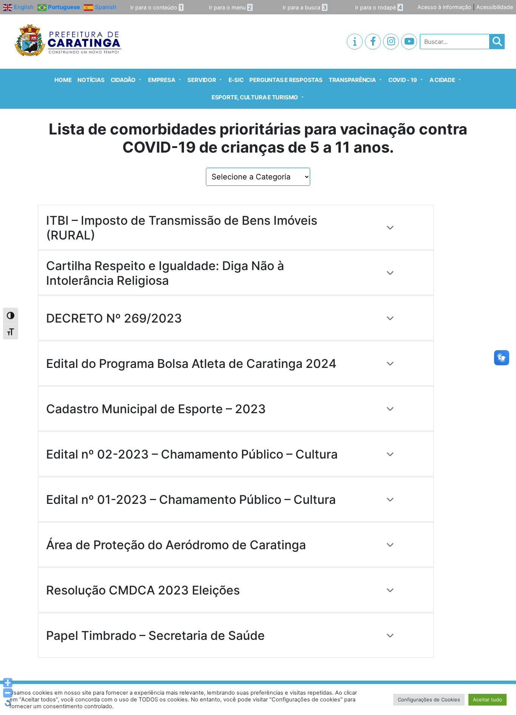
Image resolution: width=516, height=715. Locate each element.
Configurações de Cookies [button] (429, 699)
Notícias (90, 79)
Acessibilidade (494, 7)
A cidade (442, 79)
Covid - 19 (402, 79)
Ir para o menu (230, 7)
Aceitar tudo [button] (487, 699)
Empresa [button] (161, 79)
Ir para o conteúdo (156, 7)
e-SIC (236, 79)
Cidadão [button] (123, 79)
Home (62, 79)
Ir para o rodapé (378, 7)
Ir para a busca (304, 7)
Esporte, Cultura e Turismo (255, 97)
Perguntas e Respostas (285, 79)
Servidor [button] (201, 79)
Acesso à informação (444, 7)
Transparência (352, 79)
